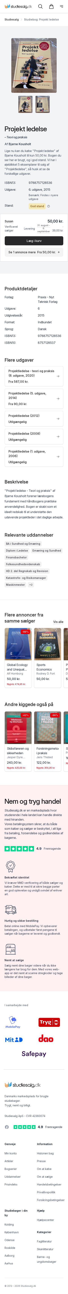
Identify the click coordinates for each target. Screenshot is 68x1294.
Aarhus (9, 1263)
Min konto (11, 1153)
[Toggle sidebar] (61, 6)
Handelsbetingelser (49, 1184)
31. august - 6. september (43, 228)
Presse (41, 1161)
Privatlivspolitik (46, 1192)
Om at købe (44, 1168)
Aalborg (9, 1255)
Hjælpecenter (45, 1220)
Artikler (9, 1161)
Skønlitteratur (45, 1249)
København (12, 1232)
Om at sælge (45, 1176)
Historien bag (45, 1153)
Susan (9, 221)
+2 (30, 584)
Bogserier (11, 1168)
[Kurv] (51, 6)
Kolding (9, 1224)
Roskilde (10, 1247)
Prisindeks (11, 1184)
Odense (10, 1240)
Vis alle (58, 622)
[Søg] (40, 6)
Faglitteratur (44, 1241)
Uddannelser (13, 1176)
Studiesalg (12, 19)
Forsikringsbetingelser (51, 1200)
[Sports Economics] (47, 644)
